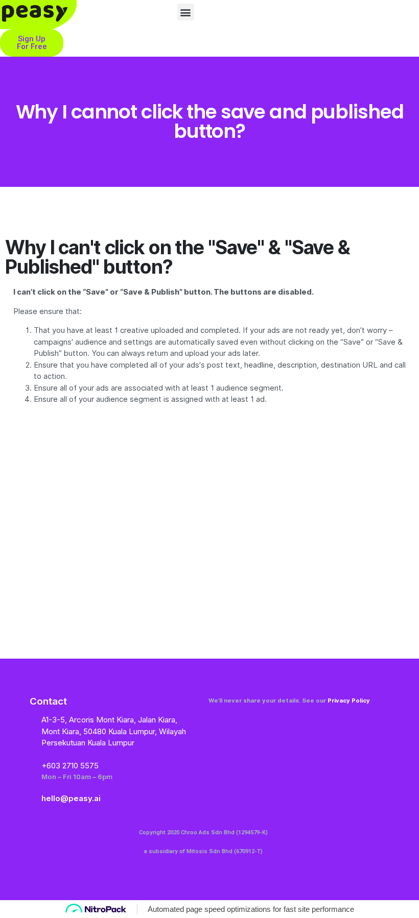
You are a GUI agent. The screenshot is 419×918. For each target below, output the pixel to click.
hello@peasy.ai (71, 798)
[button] (185, 12)
